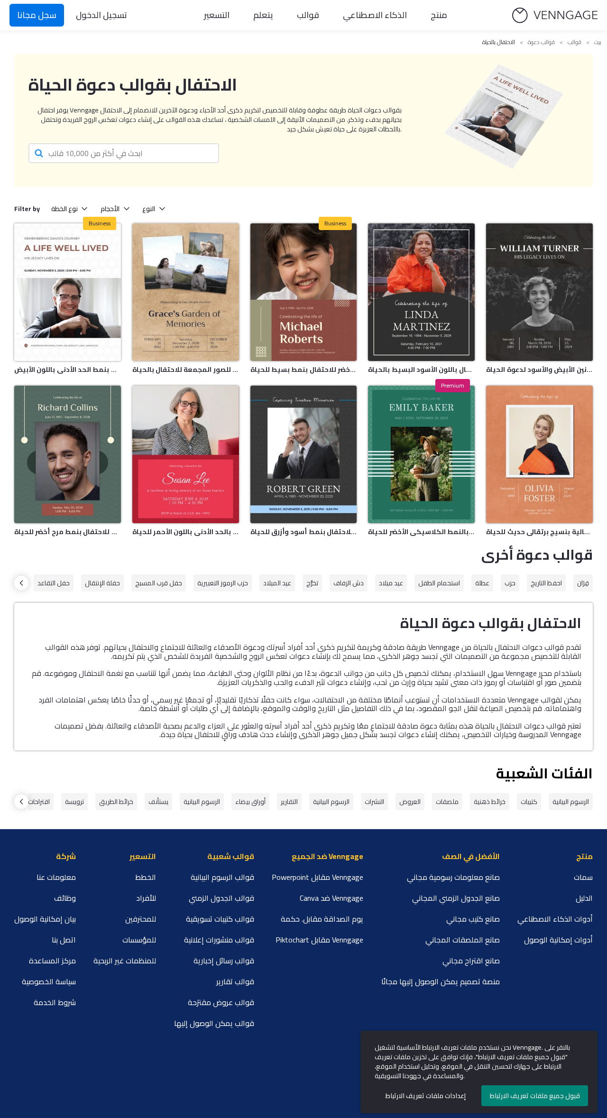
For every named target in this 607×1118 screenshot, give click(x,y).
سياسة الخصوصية (49, 981)
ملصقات (447, 801)
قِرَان (583, 583)
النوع (148, 209)
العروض (410, 801)
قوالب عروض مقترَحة (221, 1002)
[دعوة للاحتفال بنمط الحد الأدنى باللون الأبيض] (67, 292)
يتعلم (263, 15)
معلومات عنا (56, 877)
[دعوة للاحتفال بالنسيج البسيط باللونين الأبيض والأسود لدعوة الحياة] (539, 292)
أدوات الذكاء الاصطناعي (555, 919)
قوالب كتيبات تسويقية (220, 919)
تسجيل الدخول (101, 15)
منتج (439, 15)
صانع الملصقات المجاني (462, 940)
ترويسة (74, 801)
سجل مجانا (36, 15)
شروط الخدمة (55, 1002)
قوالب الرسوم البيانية (222, 877)
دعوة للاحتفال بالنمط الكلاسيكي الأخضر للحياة (421, 531)
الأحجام (110, 209)
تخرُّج (312, 583)
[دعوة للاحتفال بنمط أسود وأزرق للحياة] (303, 454)
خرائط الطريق (116, 801)
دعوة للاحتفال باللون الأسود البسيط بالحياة (421, 369)
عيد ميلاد (391, 583)
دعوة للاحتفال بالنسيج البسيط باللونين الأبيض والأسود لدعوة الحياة (539, 369)
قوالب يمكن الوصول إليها (214, 1023)
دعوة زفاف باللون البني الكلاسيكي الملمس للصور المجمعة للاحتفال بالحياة (185, 369)
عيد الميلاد (277, 583)
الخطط (145, 877)
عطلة (482, 583)
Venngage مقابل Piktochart (319, 940)
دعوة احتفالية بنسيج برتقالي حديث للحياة (539, 531)
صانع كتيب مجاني (473, 919)
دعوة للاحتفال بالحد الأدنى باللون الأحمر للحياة (185, 531)
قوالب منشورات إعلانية (219, 940)
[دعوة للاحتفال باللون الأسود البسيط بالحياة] (421, 292)
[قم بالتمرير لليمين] (21, 583)
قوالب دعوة (541, 42)
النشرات (374, 801)
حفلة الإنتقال (102, 583)
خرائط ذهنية (490, 801)
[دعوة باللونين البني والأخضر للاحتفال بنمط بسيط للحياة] (303, 292)
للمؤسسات (139, 940)
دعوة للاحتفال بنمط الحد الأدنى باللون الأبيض (67, 369)
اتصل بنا (64, 940)
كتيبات (529, 801)
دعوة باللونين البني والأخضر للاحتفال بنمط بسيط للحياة (303, 369)
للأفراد (146, 898)
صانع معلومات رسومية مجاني (453, 877)
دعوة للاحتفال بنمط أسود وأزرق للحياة (303, 531)
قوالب (308, 15)
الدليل (584, 898)
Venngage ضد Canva (331, 898)
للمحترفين (140, 919)
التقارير (289, 801)
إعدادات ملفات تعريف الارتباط (426, 1096)
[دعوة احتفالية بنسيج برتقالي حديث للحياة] (539, 454)
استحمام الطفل (439, 583)
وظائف (65, 898)
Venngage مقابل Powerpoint (317, 877)
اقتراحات (39, 801)
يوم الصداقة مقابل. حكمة (322, 919)
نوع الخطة (64, 209)
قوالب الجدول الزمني (221, 898)
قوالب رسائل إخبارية (223, 960)
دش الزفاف (348, 583)
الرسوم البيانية (570, 801)
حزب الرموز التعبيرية (222, 583)
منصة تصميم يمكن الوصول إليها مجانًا (440, 981)
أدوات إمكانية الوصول (558, 940)
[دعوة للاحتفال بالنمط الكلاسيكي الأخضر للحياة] (421, 454)
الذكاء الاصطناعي (375, 15)
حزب (510, 583)
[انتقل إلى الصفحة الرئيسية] (555, 15)
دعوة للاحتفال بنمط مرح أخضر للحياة (67, 531)
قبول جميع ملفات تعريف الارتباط (535, 1096)
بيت (597, 42)
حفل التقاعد (53, 583)
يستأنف (158, 801)
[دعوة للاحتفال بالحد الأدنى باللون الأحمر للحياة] (185, 454)
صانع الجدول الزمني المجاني (456, 898)
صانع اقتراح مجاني (471, 960)
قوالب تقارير (235, 981)
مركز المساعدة (52, 960)
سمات (583, 877)
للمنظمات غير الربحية (124, 960)
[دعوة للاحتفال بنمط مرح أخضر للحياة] (67, 454)
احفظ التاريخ (546, 583)
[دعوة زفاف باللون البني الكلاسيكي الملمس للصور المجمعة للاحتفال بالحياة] (185, 292)
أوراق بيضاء (250, 801)
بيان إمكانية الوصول (45, 919)
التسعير (217, 15)
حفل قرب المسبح (158, 583)
